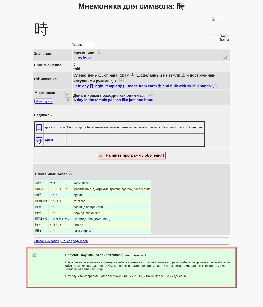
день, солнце (55, 127)
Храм (49, 139)
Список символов (46, 241)
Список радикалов (74, 241)
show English (44, 101)
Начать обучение (134, 255)
